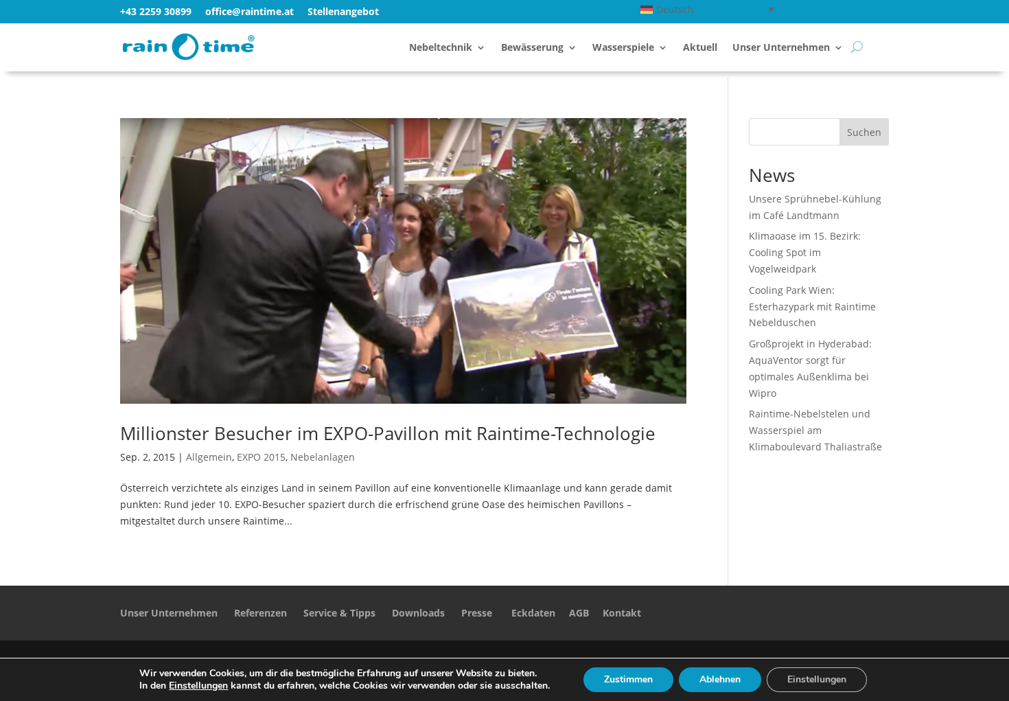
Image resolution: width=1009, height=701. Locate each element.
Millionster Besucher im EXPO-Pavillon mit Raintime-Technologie (388, 433)
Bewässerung (532, 48)
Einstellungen (198, 686)
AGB (579, 612)
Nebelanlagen (322, 456)
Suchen (864, 132)
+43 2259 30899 (156, 11)
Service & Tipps (339, 612)
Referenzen (260, 612)
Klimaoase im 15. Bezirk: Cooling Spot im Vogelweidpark (805, 252)
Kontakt (622, 612)
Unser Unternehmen (781, 48)
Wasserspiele (623, 48)
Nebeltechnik (440, 48)
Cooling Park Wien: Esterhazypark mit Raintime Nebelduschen (812, 307)
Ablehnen (720, 679)
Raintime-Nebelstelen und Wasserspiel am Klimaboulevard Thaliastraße (815, 430)
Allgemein (209, 456)
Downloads (418, 612)
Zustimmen (628, 679)
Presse (476, 612)
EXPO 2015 (261, 456)
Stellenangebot (343, 11)
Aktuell (700, 48)
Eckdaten (533, 612)
